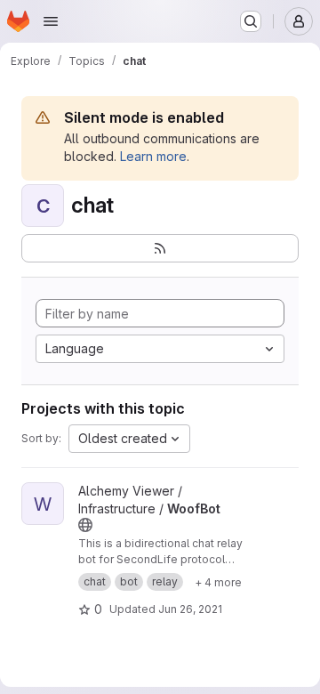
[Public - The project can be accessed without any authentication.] (85, 525)
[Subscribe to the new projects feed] (160, 248)
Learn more (153, 156)
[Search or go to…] (250, 21)
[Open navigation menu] (50, 21)
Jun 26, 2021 (190, 609)
